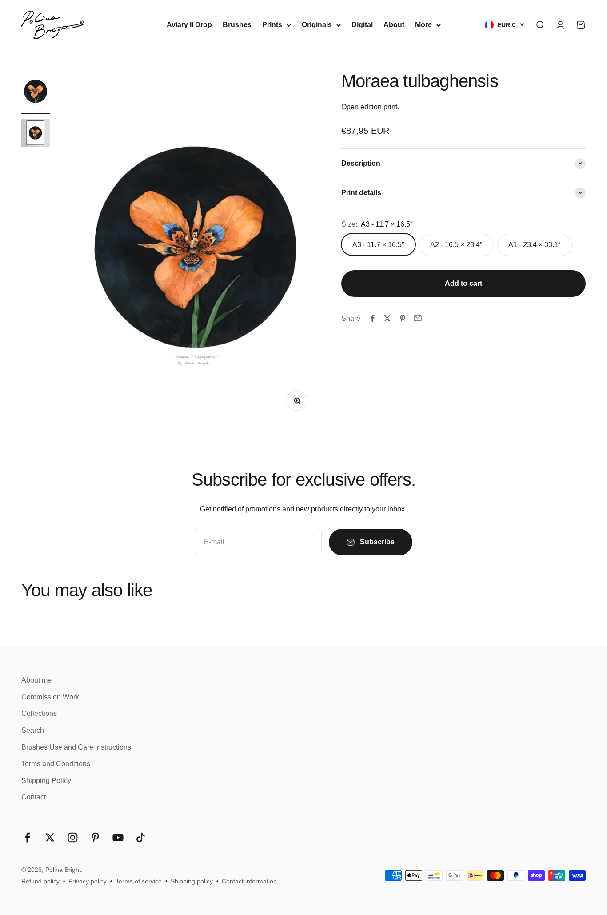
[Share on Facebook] (372, 318)
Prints (272, 24)
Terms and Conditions (55, 763)
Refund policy (40, 881)
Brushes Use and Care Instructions (76, 747)
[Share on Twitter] (387, 318)
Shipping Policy (46, 780)
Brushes (237, 24)
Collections (39, 713)
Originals (317, 24)
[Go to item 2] (35, 134)
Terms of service (139, 881)
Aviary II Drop (189, 24)
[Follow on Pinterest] (95, 837)
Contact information (249, 881)
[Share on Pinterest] (402, 318)
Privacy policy (87, 881)
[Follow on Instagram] (73, 837)
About (393, 24)
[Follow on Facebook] (27, 837)
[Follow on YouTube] (118, 837)
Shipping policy (192, 881)
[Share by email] (417, 318)
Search (32, 730)
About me (36, 680)
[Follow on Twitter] (50, 837)
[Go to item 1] (35, 92)
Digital (362, 24)
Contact (33, 797)
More (423, 24)
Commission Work (50, 697)
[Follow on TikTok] (141, 837)
